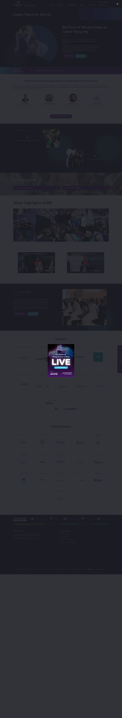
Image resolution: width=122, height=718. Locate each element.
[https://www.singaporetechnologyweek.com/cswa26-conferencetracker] (61, 377)
